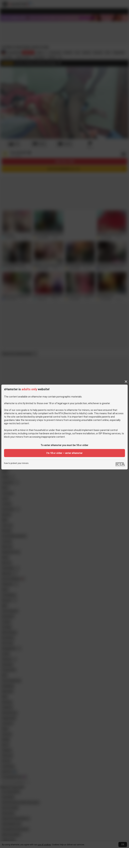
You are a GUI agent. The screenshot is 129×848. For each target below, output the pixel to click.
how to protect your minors (16, 463)
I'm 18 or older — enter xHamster (64, 453)
